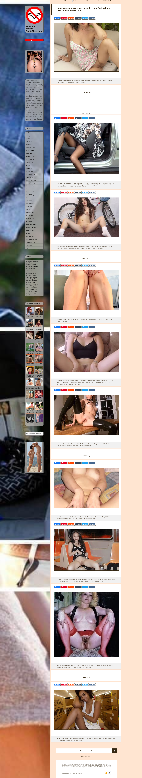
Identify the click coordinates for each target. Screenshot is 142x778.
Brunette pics (29, 153)
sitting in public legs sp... (32, 289)
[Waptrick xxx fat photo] (39, 335)
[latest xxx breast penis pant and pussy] (39, 323)
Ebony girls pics (30, 165)
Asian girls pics (30, 136)
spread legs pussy (31, 263)
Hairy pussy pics (30, 174)
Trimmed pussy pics (31, 239)
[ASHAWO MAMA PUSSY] (39, 370)
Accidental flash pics (31, 133)
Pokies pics (29, 206)
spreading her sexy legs (32, 295)
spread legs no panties (32, 261)
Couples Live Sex (86, 113)
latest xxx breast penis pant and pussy (39, 329)
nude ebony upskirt (31, 277)
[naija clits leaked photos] (39, 418)
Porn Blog (28, 209)
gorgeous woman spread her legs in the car (69, 183)
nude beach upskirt (31, 275)
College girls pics (30, 156)
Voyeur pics (29, 248)
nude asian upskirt (31, 272)
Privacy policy (90, 768)
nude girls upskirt (31, 279)
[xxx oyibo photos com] (39, 347)
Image (88, 80)
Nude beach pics (30, 192)
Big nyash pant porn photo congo (30, 353)
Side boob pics (30, 230)
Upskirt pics (29, 245)
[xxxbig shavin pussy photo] (30, 323)
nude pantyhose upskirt (32, 284)
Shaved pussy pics (31, 227)
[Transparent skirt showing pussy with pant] (39, 382)
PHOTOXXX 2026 (30, 399)
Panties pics (29, 201)
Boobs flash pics (30, 147)
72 (92, 751)
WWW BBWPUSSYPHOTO (30, 388)
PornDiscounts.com (89, 1)
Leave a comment (81, 82)
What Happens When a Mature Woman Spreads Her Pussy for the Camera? (78, 517)
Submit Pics (35, 40)
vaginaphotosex (30, 363)
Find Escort (29, 168)
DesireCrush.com (77, 1)
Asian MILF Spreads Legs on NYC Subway (69, 579)
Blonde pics (29, 144)
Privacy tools (96, 768)
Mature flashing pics (31, 183)
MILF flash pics (30, 186)
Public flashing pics (31, 215)
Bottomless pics (30, 150)
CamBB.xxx (99, 1)
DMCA (86, 768)
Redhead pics (29, 221)
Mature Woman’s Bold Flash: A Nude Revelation (71, 246)
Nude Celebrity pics (31, 195)
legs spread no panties (32, 291)
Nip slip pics (29, 189)
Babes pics (29, 141)
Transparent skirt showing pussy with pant (39, 388)
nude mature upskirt (31, 280)
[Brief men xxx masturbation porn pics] (30, 311)
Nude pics (28, 198)
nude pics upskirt (30, 268)
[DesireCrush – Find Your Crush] (34, 61)
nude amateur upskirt (32, 270)
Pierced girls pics (30, 204)
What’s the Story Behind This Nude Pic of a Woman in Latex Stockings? (77, 444)
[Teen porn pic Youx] (30, 335)
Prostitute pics (30, 212)
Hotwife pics (29, 177)
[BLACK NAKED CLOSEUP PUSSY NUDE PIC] (30, 370)
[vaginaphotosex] (30, 358)
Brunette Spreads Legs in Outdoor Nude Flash (70, 80)
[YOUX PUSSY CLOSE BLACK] (30, 418)
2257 (83, 768)
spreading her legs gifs (32, 293)
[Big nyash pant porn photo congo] (30, 347)
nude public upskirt (31, 286)
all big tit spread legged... (33, 266)
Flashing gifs (29, 171)
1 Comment (88, 667)
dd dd (102, 738)
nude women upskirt (31, 288)
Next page (114, 750)
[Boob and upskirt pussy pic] (39, 394)
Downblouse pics (30, 162)
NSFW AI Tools (107, 1)
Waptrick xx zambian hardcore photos (30, 412)
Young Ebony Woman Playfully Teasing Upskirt (70, 738)
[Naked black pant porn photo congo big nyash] (39, 358)
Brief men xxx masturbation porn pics (30, 317)
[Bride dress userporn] (39, 406)
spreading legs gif (31, 264)
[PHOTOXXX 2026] (30, 394)
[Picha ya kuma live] (39, 311)
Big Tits (88, 756)
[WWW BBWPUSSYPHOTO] (30, 382)
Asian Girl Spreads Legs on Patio (66, 319)
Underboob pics (30, 242)
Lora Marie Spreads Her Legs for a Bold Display (70, 665)
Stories (28, 233)
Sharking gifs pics (31, 224)
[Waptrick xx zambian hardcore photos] (30, 406)
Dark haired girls (30, 159)
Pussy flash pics (30, 218)
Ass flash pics (29, 139)
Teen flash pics (30, 236)
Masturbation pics (31, 180)
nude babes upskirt (31, 273)
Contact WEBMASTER (78, 768)
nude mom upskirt (31, 282)
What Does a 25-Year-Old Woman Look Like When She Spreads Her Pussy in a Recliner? (82, 380)
